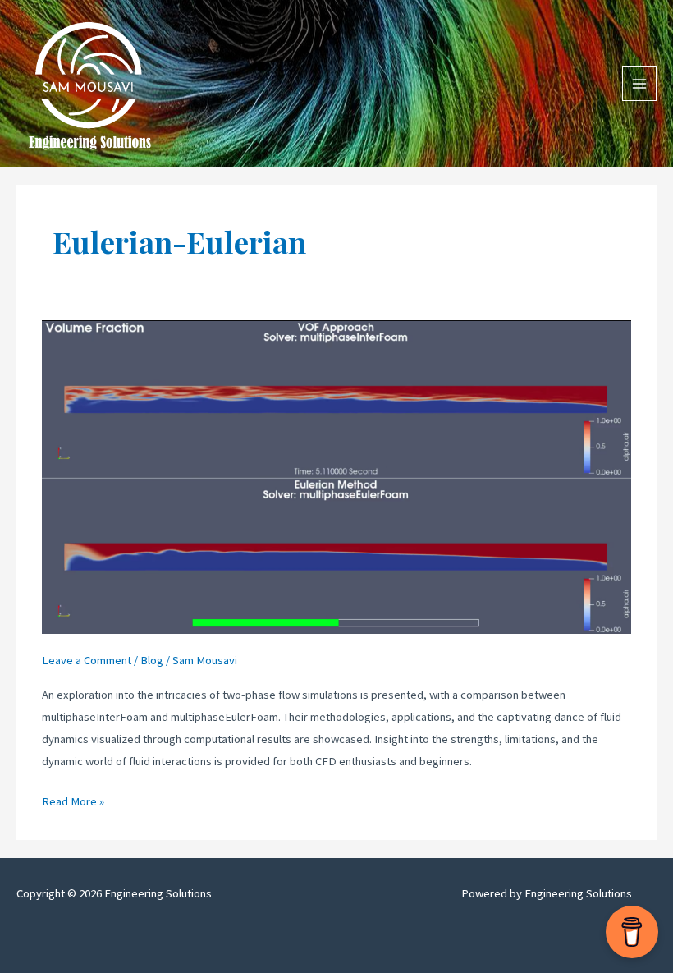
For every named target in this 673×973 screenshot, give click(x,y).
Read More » (73, 803)
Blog (151, 660)
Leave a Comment (86, 660)
